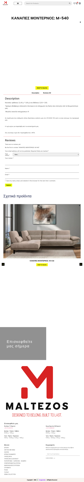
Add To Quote (42, 88)
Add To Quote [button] (42, 265)
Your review (9, 158)
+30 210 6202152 (8, 428)
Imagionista (42, 480)
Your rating (7, 154)
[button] (18, 3)
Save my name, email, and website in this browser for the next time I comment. (31, 180)
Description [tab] (35, 93)
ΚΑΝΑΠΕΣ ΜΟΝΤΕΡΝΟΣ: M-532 (42, 261)
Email (7, 174)
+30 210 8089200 (50, 428)
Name (7, 168)
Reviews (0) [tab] (47, 93)
